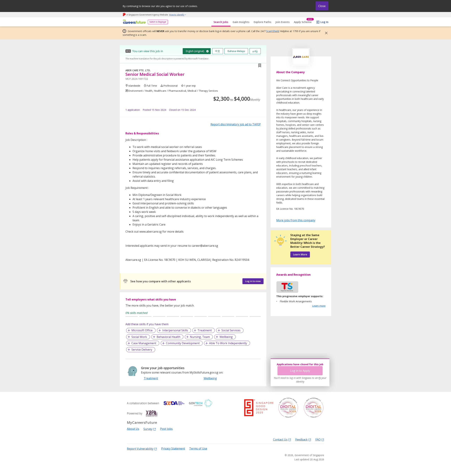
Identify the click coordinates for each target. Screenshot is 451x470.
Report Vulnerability (140, 448)
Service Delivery (141, 349)
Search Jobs (221, 22)
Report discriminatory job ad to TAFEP (236, 124)
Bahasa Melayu (236, 51)
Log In (324, 22)
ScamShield (272, 31)
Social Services (230, 330)
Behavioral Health (168, 337)
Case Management (143, 343)
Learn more (319, 305)
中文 (217, 51)
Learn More (300, 254)
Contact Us (280, 439)
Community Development (183, 343)
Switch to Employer (157, 22)
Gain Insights (241, 22)
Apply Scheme (303, 21)
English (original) (195, 51)
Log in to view (253, 281)
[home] (133, 22)
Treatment (204, 330)
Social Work (139, 337)
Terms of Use (198, 448)
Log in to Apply (300, 371)
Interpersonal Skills (175, 330)
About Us (133, 428)
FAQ (318, 439)
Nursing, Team (200, 337)
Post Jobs (166, 428)
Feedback (301, 439)
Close (322, 6)
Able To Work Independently (228, 343)
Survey (147, 428)
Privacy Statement (173, 448)
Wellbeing (226, 337)
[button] (325, 33)
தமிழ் (255, 51)
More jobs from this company (295, 220)
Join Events (283, 22)
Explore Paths (262, 22)
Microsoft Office (142, 330)
